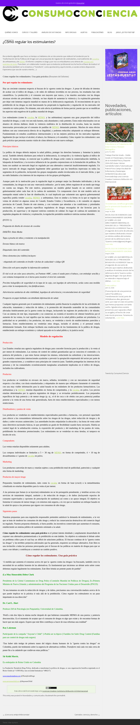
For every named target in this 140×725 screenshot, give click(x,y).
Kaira (16, 722)
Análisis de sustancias (51, 32)
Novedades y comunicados (34, 695)
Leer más (109, 244)
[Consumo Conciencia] (70, 20)
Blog (110, 32)
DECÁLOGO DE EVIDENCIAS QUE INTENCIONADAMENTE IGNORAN (118, 250)
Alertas (84, 32)
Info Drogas (70, 32)
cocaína (95, 59)
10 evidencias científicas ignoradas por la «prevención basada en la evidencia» (119, 206)
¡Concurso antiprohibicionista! (16, 714)
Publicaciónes (97, 32)
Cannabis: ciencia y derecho (87, 714)
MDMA (22, 61)
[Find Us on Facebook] (127, 26)
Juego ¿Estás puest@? (125, 32)
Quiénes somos (11, 32)
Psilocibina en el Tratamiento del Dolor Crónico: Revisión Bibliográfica (118, 147)
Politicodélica (110, 285)
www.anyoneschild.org (11, 681)
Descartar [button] (80, 3)
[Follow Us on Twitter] (131, 26)
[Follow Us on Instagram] (135, 26)
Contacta (9, 40)
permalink (61, 695)
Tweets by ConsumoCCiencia (117, 373)
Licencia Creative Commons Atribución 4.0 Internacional (65, 691)
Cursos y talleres (29, 32)
